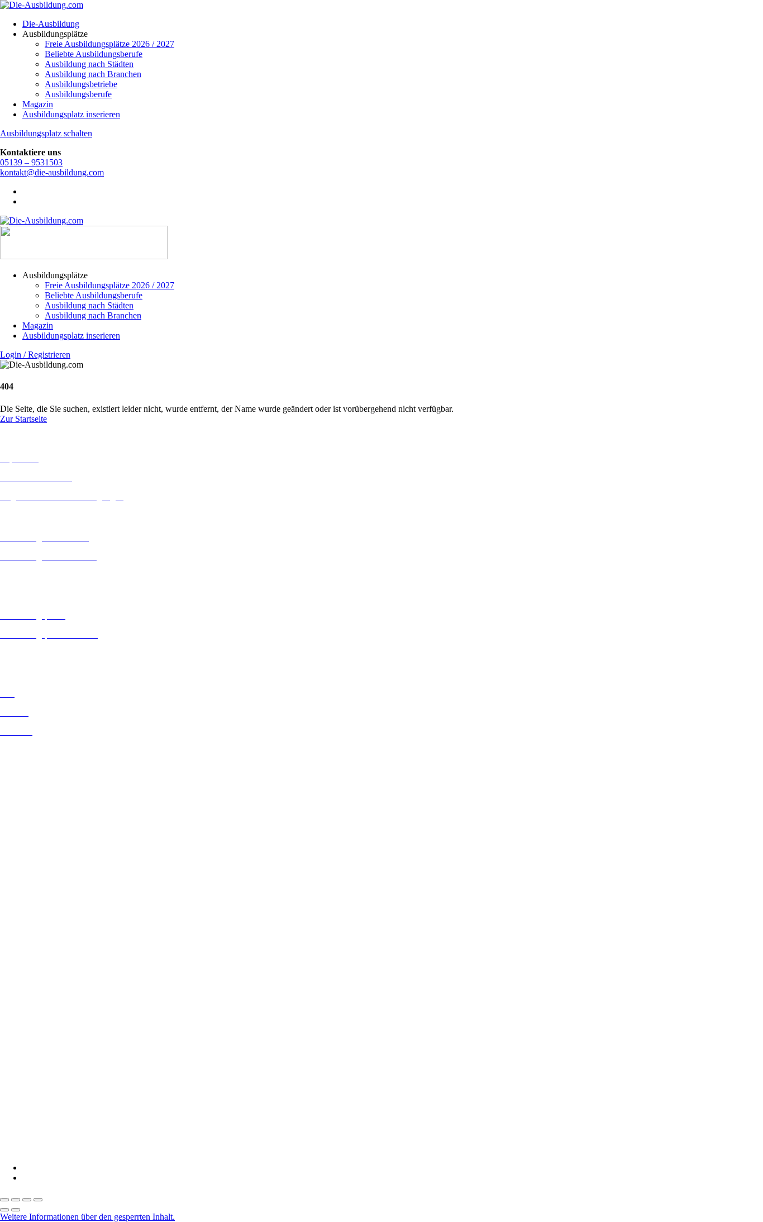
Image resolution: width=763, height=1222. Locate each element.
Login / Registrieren (35, 354)
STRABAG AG (29, 1119)
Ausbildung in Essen (36, 801)
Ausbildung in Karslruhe (43, 850)
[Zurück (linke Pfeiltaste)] (4, 1209)
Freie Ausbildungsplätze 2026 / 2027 (109, 44)
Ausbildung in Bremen (40, 760)
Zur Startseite (23, 419)
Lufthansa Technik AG (40, 1079)
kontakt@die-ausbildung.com (52, 172)
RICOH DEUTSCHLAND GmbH (63, 1099)
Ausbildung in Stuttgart (41, 930)
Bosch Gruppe (25, 959)
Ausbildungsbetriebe (81, 84)
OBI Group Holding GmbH (49, 1089)
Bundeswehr (22, 969)
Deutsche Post (25, 990)
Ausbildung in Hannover (44, 831)
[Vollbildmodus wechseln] (15, 1199)
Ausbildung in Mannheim (45, 900)
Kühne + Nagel (27, 1069)
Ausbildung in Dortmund (44, 771)
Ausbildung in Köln (35, 860)
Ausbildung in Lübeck (39, 880)
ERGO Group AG (32, 1030)
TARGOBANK (29, 1129)
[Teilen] (26, 1199)
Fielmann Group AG (36, 1049)
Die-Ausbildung (50, 23)
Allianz (13, 949)
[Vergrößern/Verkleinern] (4, 1199)
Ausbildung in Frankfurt (42, 811)
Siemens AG (22, 1109)
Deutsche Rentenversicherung (53, 1020)
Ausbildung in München (43, 910)
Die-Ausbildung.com (66, 1148)
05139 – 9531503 (31, 162)
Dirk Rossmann (27, 1010)
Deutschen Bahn (29, 980)
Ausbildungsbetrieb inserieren (52, 653)
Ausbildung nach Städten (89, 64)
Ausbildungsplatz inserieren (71, 114)
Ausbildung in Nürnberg (43, 920)
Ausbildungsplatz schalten (46, 133)
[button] (87, 1216)
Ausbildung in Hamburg (43, 821)
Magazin (37, 104)
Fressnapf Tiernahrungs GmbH (54, 1059)
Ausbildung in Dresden (41, 781)
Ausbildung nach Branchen (93, 74)
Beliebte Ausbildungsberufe (93, 54)
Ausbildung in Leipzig (39, 870)
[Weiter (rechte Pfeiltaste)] (15, 1209)
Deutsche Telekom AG (40, 1000)
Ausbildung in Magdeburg (46, 890)
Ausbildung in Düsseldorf (45, 791)
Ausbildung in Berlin (37, 750)
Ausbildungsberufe (78, 94)
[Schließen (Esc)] (38, 1199)
